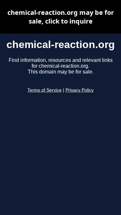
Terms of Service (44, 90)
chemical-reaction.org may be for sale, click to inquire (60, 16)
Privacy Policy (80, 90)
